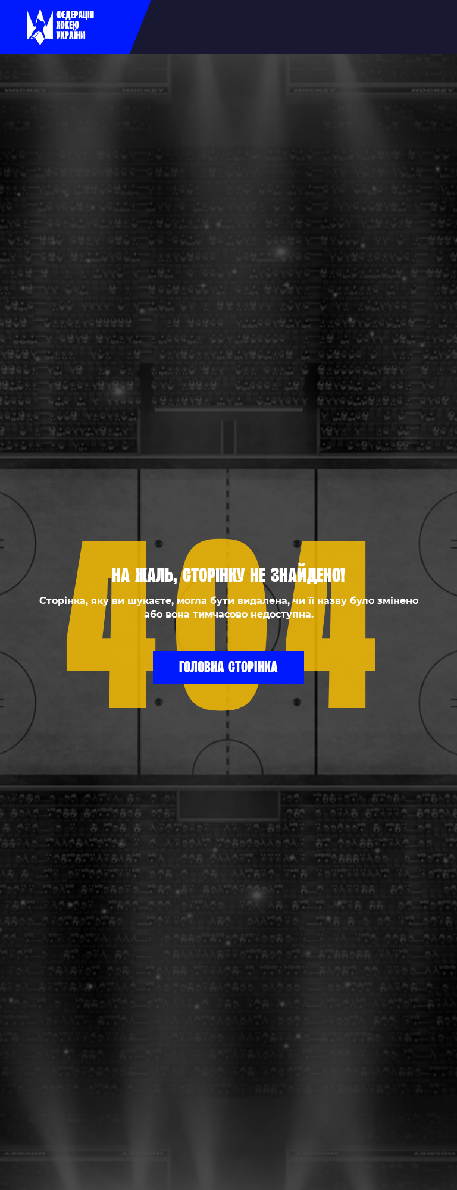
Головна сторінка (228, 666)
